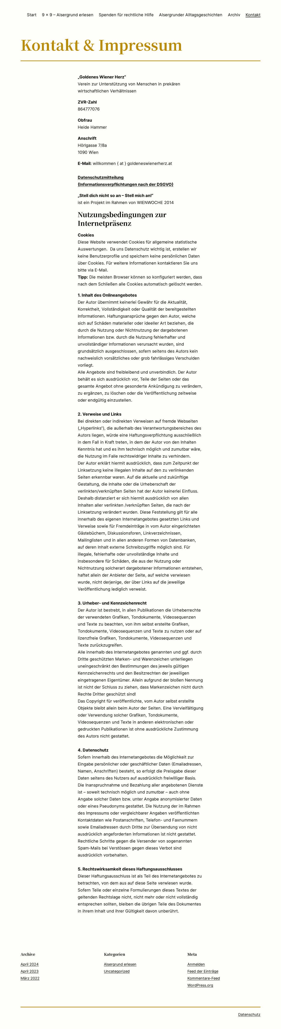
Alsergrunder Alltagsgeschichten (190, 14)
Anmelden (196, 964)
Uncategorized (117, 971)
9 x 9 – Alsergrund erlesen (67, 14)
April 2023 (29, 971)
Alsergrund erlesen (120, 964)
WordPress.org (200, 985)
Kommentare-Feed (203, 978)
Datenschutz (249, 1014)
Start (31, 14)
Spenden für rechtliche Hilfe (126, 14)
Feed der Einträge (202, 971)
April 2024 (30, 964)
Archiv (234, 14)
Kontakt (253, 14)
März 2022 (30, 978)
